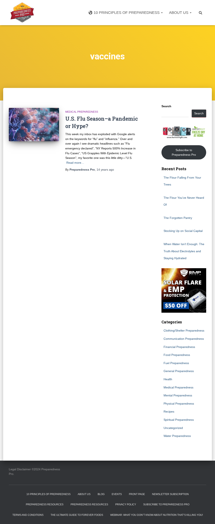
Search (166, 106)
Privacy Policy (125, 504)
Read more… (75, 162)
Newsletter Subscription (170, 494)
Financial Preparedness (179, 347)
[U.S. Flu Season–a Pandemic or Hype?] (34, 124)
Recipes (169, 411)
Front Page (137, 494)
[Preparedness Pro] (22, 12)
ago (105, 169)
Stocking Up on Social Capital (183, 231)
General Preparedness (179, 371)
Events (117, 494)
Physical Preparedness (179, 403)
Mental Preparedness (178, 395)
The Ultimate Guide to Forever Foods (77, 515)
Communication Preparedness (184, 338)
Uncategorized (173, 428)
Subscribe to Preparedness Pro (184, 152)
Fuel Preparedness (176, 363)
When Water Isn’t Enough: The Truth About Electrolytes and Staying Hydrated (184, 251)
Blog (101, 494)
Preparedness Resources (44, 504)
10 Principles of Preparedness (127, 12)
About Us (179, 12)
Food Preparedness (177, 355)
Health (168, 379)
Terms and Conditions (27, 515)
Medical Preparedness (81, 111)
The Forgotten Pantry (178, 218)
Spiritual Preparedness (179, 419)
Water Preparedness (177, 436)
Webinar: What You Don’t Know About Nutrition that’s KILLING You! (156, 515)
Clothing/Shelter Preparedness (184, 330)
